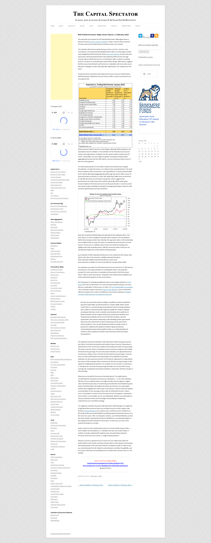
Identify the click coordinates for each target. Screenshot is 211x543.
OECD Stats (54, 380)
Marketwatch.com (56, 256)
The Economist (55, 251)
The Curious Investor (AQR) (59, 320)
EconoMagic (54, 362)
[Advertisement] (62, 67)
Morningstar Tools (57, 436)
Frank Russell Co (56, 391)
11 (142, 151)
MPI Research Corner (58, 301)
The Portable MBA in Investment (122, 287)
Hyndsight (54, 478)
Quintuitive (54, 497)
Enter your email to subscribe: (148, 45)
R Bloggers (54, 499)
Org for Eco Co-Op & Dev (59, 211)
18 (142, 154)
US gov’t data (55, 415)
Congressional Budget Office (60, 180)
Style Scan (54, 444)
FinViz (52, 431)
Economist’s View (56, 288)
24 (139, 156)
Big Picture (54, 277)
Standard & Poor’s (57, 402)
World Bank (54, 214)
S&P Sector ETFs (56, 396)
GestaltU (53, 476)
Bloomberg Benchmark (58, 317)
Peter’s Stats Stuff (56, 483)
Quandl (53, 388)
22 (155, 154)
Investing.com (55, 349)
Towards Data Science (58, 505)
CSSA (52, 462)
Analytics (71, 26)
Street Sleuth (55, 235)
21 (152, 154)
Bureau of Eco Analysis (58, 172)
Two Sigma (54, 507)
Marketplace (55, 333)
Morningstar (55, 378)
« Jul (139, 161)
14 (152, 151)
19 (145, 154)
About (61, 26)
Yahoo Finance (55, 351)
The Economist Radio (57, 322)
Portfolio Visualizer (57, 439)
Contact (114, 26)
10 (139, 151)
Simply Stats (55, 502)
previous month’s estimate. (99, 42)
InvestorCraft (55, 433)
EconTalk (53, 325)
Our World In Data (56, 383)
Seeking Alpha (55, 233)
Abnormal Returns (57, 222)
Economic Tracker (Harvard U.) (60, 468)
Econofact (54, 285)
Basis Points (55, 275)
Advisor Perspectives (58, 272)
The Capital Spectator (105, 13)
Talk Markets (55, 238)
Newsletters (126, 26)
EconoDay (54, 518)
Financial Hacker (56, 473)
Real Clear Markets (57, 230)
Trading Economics (57, 407)
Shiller (53, 394)
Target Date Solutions (58, 446)
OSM (52, 481)
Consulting (102, 26)
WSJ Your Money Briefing (59, 338)
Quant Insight (55, 489)
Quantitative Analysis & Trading (61, 486)
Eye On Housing (56, 291)
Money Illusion (55, 299)
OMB (52, 190)
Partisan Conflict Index (58, 386)
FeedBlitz (150, 57)
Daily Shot (54, 280)
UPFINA (53, 306)
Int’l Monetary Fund (57, 209)
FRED (52, 373)
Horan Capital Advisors (58, 296)
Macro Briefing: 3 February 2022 (120, 485)
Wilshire (53, 412)
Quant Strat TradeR (57, 494)
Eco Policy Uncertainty (58, 365)
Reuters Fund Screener (58, 441)
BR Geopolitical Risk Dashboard (61, 359)
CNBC (52, 248)
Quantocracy (55, 491)
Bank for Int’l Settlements (59, 206)
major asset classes (112, 54)
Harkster (53, 225)
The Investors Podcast (58, 328)
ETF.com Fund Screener (58, 425)
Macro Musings (56, 330)
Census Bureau (56, 177)
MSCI (52, 375)
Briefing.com (55, 515)
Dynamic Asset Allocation (109, 290)
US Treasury (55, 196)
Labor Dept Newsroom (58, 188)
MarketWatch (55, 520)
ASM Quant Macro (57, 457)
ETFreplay (54, 428)
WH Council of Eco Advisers (60, 198)
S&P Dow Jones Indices (58, 399)
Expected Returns (90, 411)
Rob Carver (54, 460)
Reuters (53, 259)
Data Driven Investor (57, 465)
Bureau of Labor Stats (58, 174)
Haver (53, 293)
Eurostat (53, 370)
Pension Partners (56, 304)
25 (142, 156)
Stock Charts (55, 404)
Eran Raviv (54, 470)
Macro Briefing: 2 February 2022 (90, 485)
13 (148, 151)
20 (148, 154)
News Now (54, 227)
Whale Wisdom (56, 409)
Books (82, 26)
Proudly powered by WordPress (61, 534)
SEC (52, 193)
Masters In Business (57, 336)
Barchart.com (55, 346)
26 (145, 156)
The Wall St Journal (57, 262)
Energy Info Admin (57, 182)
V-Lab (52, 449)
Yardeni (53, 309)
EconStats (54, 367)
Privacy (137, 26)
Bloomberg (54, 246)
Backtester (54, 423)
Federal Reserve (56, 185)
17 (139, 154)
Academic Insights (56, 270)
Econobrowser (55, 283)
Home (52, 26)
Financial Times (56, 254)
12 (145, 151)
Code (91, 26)
